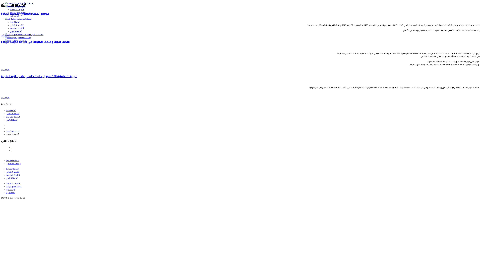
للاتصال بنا (10, 192)
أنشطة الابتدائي (16, 25)
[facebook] (11, 147)
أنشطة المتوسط (17, 28)
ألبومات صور (14, 16)
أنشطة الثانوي (16, 31)
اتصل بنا (22, 41)
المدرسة (22, 6)
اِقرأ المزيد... (5, 70)
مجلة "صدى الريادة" (18, 12)
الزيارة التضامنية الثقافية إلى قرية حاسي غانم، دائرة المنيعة (39, 76)
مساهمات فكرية (36, 34)
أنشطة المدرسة (25, 19)
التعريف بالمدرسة (17, 9)
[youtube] (11, 150)
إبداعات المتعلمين (23, 38)
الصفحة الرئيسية (26, 3)
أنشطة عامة (15, 22)
